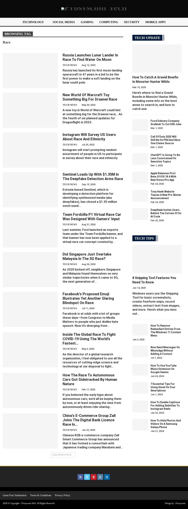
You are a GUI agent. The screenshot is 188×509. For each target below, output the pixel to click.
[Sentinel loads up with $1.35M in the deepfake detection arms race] (30, 189)
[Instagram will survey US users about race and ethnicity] (30, 150)
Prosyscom (180, 503)
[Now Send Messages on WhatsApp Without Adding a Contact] (140, 351)
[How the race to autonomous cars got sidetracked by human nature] (30, 390)
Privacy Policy (62, 495)
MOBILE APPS (155, 22)
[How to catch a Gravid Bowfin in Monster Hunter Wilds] (157, 58)
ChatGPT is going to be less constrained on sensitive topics (165, 158)
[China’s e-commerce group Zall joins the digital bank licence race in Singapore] (30, 431)
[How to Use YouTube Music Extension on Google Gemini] (140, 370)
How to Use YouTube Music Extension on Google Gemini (163, 369)
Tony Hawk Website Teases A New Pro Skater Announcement (166, 195)
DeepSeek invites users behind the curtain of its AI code (166, 213)
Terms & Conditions (40, 495)
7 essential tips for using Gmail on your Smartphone (163, 387)
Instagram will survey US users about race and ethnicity (89, 136)
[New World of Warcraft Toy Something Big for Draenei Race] (30, 110)
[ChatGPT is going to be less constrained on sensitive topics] (140, 159)
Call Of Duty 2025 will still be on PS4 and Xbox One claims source (165, 140)
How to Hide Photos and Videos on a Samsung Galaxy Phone (166, 424)
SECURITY (132, 22)
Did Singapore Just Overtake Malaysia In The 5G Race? (87, 256)
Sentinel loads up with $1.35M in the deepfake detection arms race (93, 176)
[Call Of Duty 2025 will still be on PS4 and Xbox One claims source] (140, 141)
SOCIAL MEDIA (64, 22)
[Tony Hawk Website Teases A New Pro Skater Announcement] (140, 196)
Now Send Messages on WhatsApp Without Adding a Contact (165, 350)
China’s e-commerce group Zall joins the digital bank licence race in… (89, 420)
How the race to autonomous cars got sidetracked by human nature (90, 379)
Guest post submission (14, 495)
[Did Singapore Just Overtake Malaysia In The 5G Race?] (30, 269)
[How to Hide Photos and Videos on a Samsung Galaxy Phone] (140, 425)
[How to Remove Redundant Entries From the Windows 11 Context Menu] (140, 330)
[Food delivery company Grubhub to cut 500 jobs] (140, 125)
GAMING (87, 22)
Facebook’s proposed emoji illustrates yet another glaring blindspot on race (88, 298)
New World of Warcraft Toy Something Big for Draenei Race (90, 97)
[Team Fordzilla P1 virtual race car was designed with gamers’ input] (30, 229)
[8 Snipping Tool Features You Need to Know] (157, 259)
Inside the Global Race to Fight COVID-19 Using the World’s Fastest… (89, 338)
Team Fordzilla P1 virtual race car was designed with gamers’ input (92, 216)
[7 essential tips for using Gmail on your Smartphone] (140, 388)
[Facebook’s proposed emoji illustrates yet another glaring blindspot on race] (30, 309)
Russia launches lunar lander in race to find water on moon (90, 57)
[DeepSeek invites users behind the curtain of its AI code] (140, 214)
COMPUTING (108, 22)
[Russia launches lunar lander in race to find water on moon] (30, 70)
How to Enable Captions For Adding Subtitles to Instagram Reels (165, 405)
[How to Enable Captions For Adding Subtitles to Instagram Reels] (140, 406)
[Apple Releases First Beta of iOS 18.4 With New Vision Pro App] (140, 177)
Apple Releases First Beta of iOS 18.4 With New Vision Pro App (163, 176)
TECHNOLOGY (33, 22)
